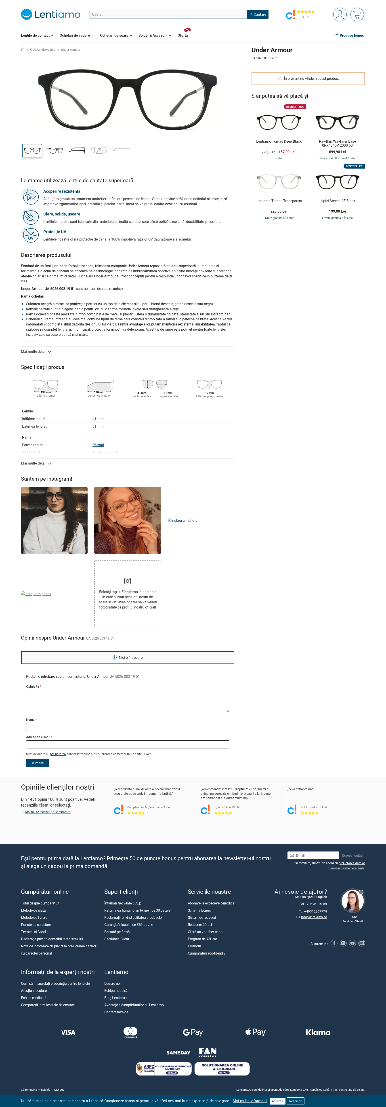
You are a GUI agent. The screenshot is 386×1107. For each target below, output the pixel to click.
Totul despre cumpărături (40, 902)
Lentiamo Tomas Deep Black (279, 141)
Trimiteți (37, 763)
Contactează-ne (116, 1011)
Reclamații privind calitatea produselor (133, 917)
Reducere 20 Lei (200, 924)
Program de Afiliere (202, 938)
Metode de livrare (34, 917)
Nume (31, 719)
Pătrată (98, 444)
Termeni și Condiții (35, 931)
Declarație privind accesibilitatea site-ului (52, 938)
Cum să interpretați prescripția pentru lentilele (55, 983)
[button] (32, 150)
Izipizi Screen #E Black (337, 201)
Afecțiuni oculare (34, 990)
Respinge (295, 1101)
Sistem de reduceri (202, 917)
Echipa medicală (33, 997)
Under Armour (70, 49)
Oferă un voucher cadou (206, 931)
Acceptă (277, 1101)
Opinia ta (33, 686)
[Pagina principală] (23, 49)
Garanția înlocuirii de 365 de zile (128, 924)
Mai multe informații (250, 1100)
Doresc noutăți (352, 855)
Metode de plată (33, 910)
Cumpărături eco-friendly (206, 953)
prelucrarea (58, 754)
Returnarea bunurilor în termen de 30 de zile (137, 910)
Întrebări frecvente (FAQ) (122, 902)
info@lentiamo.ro (314, 917)
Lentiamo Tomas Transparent (279, 201)
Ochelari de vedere (42, 49)
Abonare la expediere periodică (211, 902)
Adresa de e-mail (39, 737)
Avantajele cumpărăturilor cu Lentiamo (134, 1004)
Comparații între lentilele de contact (48, 1004)
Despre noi (112, 983)
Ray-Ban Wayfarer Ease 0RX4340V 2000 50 (337, 143)
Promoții (194, 945)
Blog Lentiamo (115, 997)
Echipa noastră (115, 990)
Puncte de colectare (36, 924)
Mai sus (59, 1089)
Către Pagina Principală (35, 1089)
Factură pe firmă (117, 931)
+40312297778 (315, 911)
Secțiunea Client (116, 938)
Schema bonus (199, 910)
